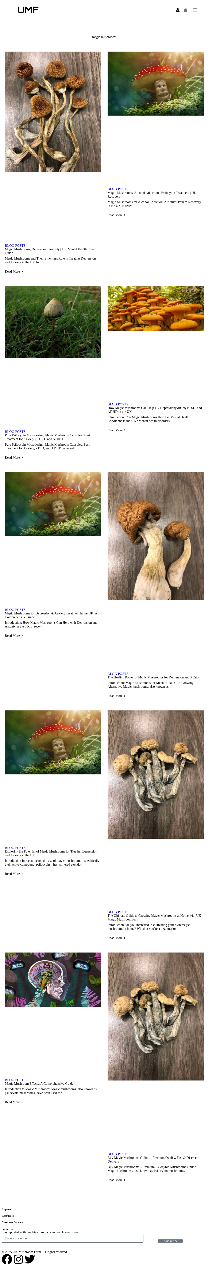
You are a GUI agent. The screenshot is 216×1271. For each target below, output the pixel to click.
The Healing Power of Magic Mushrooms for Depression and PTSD (153, 677)
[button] (195, 10)
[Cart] (186, 10)
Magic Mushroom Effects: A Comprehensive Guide (39, 1083)
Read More (12, 271)
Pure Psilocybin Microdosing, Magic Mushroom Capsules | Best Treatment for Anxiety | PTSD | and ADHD (47, 437)
